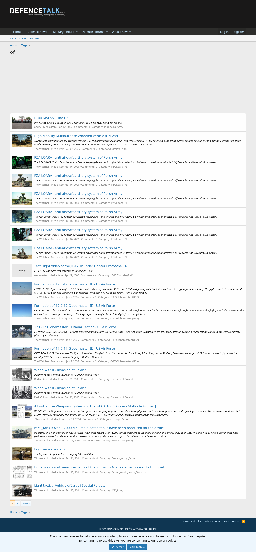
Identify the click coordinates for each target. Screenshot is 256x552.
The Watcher (41, 149)
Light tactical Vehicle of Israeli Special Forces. (69, 485)
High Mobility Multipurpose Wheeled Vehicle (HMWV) (76, 135)
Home (17, 32)
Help (226, 521)
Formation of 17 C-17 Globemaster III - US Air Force (74, 284)
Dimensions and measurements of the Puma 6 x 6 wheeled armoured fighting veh (99, 467)
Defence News (37, 32)
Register (35, 38)
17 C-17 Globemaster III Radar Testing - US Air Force (75, 327)
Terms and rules (192, 521)
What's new (120, 32)
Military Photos (63, 32)
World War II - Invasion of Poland (60, 370)
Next (25, 503)
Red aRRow (41, 379)
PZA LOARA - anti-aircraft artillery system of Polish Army (78, 157)
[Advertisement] (128, 85)
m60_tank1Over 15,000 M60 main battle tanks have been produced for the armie (99, 427)
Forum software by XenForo (128, 528)
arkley (37, 127)
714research (41, 419)
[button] (77, 31)
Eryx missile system (49, 449)
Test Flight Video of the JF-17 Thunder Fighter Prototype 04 (80, 266)
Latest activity (18, 38)
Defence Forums (93, 32)
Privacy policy (212, 521)
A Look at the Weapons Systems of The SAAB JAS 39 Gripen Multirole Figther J (95, 406)
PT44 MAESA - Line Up (51, 117)
